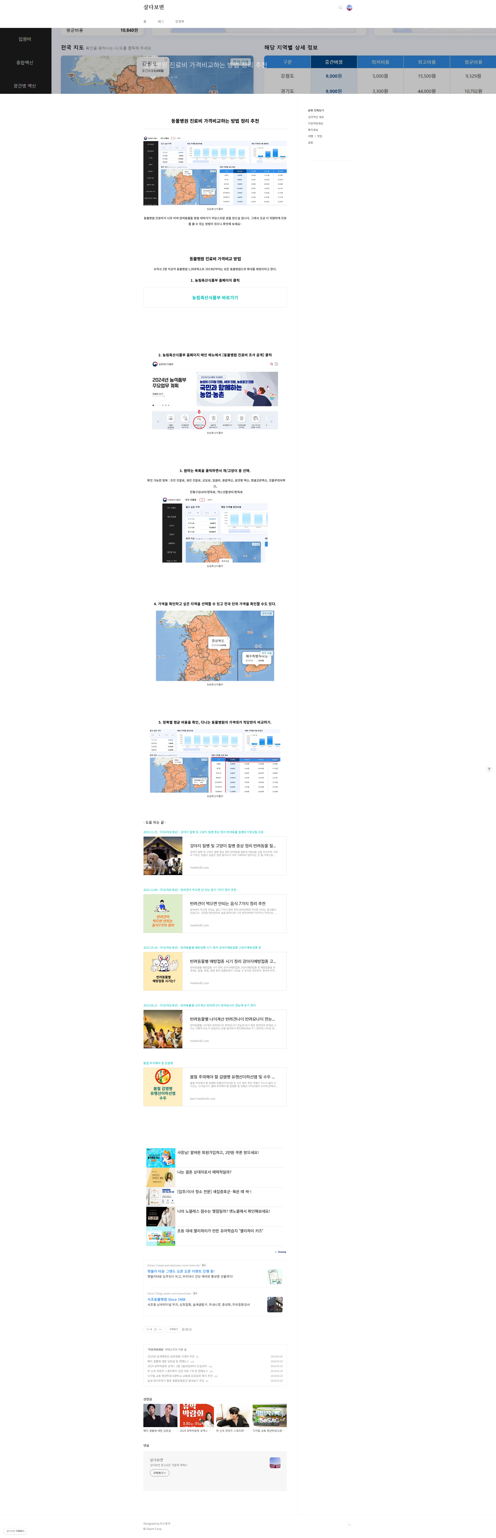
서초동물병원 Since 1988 (166, 1299)
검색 (341, 8)
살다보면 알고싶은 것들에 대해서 (168, 1465)
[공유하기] (155, 1329)
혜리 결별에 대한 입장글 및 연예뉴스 (168, 1361)
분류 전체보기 (316, 110)
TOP (349, 1525)
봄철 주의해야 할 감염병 (158, 1063)
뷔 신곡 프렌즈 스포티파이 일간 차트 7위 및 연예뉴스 (177, 1371)
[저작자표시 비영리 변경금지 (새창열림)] (186, 1329)
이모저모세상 (155, 1349)
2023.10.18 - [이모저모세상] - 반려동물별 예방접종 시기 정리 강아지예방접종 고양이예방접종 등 (202, 947)
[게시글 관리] (160, 1329)
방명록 (179, 21)
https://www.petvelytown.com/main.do (173, 1265)
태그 (161, 21)
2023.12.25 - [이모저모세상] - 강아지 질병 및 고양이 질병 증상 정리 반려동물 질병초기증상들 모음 (203, 832)
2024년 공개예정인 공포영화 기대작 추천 (171, 1356)
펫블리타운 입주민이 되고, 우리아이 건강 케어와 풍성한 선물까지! (190, 1276)
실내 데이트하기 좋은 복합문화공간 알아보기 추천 (175, 1381)
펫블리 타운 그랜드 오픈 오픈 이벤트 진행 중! (181, 1271)
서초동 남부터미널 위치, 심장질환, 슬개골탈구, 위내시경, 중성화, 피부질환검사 (198, 1304)
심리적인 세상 (316, 117)
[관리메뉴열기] (489, 769)
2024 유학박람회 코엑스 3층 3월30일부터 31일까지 (177, 1366)
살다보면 (153, 7)
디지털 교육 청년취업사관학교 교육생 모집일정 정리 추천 (180, 1376)
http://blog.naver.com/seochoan (169, 1293)
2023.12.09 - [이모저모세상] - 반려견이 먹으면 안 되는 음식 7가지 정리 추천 (189, 890)
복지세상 (313, 130)
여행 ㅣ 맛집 (315, 136)
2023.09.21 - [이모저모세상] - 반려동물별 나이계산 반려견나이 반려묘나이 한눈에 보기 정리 (199, 1005)
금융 (310, 142)
